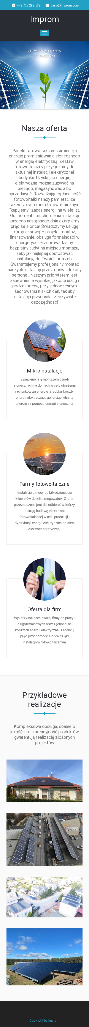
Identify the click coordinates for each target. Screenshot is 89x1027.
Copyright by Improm (44, 1020)
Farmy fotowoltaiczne (44, 484)
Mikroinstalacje (44, 371)
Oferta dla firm (44, 609)
